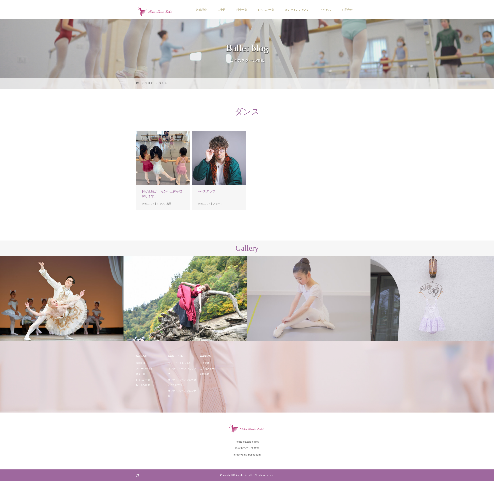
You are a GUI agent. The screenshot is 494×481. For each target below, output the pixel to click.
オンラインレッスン (297, 9)
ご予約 (221, 9)
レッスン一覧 (266, 9)
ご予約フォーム (208, 368)
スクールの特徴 (144, 368)
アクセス (325, 9)
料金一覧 (241, 9)
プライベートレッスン (179, 363)
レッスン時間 (143, 385)
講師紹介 (201, 9)
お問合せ (347, 9)
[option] (62, 298)
